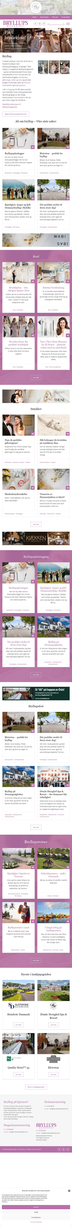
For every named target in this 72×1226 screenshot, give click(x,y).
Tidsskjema (24, 173)
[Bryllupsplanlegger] (18, 138)
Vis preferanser (36, 1217)
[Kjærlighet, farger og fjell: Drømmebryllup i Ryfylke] (18, 189)
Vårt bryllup (16, 227)
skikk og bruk (16, 80)
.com (26, 1132)
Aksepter (36, 1207)
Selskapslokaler (54, 173)
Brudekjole (20, 310)
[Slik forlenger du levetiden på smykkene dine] (53, 425)
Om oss (55, 17)
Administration (22, 1149)
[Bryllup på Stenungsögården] (53, 627)
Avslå (36, 1212)
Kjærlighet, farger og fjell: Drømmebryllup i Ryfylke (18, 206)
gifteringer (6, 80)
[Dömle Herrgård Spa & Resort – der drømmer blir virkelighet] (53, 776)
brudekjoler (23, 77)
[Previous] (1, 40)
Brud (14, 310)
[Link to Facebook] (35, 24)
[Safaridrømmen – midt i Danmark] (53, 858)
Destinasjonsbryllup (14, 894)
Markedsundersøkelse (16, 494)
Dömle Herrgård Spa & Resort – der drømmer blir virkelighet (53, 794)
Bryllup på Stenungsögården (53, 643)
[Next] (70, 40)
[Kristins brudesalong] (53, 272)
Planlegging (16, 173)
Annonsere (44, 17)
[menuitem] (34, 17)
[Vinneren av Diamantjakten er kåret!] (53, 479)
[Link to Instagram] (39, 24)
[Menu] (67, 23)
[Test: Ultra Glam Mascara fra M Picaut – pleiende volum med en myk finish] (53, 326)
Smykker (27, 462)
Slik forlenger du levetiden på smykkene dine (53, 441)
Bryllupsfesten (44, 173)
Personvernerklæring (36, 1222)
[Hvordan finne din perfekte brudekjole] (18, 326)
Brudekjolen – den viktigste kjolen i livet (18, 289)
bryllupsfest (7, 85)
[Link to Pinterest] (44, 24)
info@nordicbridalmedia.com (59, 1109)
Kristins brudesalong (53, 287)
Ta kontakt (66, 17)
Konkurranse (51, 513)
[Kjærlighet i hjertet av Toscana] (18, 858)
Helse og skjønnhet (55, 367)
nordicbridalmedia (19, 1132)
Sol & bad (55, 950)
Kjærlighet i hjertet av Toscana (18, 875)
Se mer (8, 50)
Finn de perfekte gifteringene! (13, 441)
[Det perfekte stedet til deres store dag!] (53, 189)
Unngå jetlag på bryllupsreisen (53, 929)
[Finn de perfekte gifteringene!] (18, 425)
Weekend (55, 896)
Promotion (61, 814)
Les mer (18, 1025)
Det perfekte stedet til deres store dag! (51, 206)
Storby (61, 950)
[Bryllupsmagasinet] (15, 23)
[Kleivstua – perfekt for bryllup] (53, 138)
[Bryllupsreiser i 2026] (18, 912)
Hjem (34, 17)
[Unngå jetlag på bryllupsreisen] (53, 912)
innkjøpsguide (11, 89)
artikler (15, 75)
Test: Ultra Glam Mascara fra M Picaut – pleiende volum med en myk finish (53, 344)
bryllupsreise (20, 85)
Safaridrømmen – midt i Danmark (53, 875)
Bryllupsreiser (15, 950)
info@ (11, 1132)
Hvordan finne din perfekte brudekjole (18, 343)
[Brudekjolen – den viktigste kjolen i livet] (18, 272)
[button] (69, 1191)
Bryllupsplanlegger (14, 153)
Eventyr (50, 896)
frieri (26, 83)
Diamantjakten (19, 97)
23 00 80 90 (50, 1106)
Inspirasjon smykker (18, 462)
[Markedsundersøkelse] (18, 479)
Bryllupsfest (8, 173)
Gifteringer (8, 462)
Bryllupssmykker (45, 462)
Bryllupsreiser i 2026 (18, 927)
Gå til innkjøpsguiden (36, 1087)
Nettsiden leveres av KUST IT (34, 1149)
